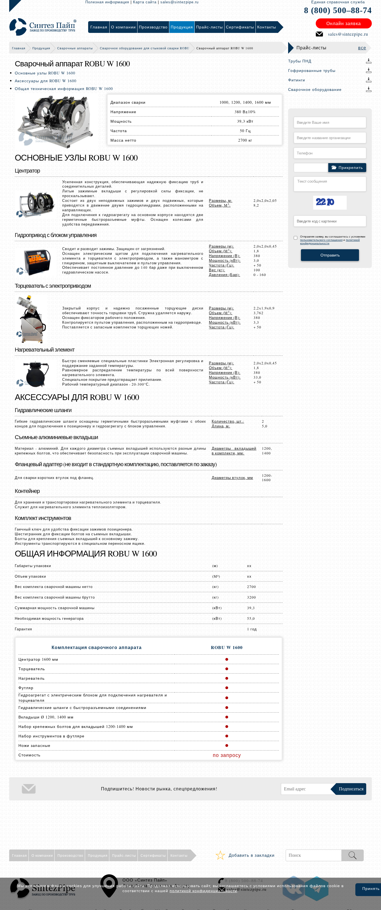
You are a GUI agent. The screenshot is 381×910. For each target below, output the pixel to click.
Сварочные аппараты (75, 48)
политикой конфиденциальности (203, 891)
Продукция (41, 48)
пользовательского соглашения (321, 239)
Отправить (330, 255)
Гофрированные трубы (312, 70)
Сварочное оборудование (315, 89)
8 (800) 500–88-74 (338, 10)
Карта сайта (144, 2)
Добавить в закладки (251, 855)
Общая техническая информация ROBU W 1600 (64, 88)
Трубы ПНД (299, 61)
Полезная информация (107, 2)
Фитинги (296, 80)
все (362, 47)
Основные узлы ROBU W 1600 (45, 73)
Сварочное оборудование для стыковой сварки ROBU (144, 48)
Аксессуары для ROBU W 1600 (45, 80)
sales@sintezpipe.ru (179, 2)
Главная (18, 48)
